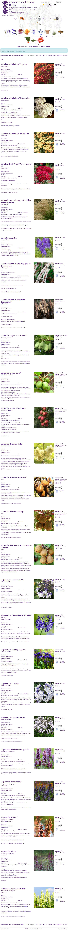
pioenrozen (40, 44)
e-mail (43, 46)
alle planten (16, 18)
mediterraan (34, 36)
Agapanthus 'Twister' (10, 683)
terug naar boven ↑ (5, 928)
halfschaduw (49, 5)
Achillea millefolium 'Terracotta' (15, 133)
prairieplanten (41, 36)
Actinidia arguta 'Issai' (11, 373)
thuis (18, 46)
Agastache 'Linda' (9, 851)
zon (43, 5)
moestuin (27, 44)
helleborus (20, 36)
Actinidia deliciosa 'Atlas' (12, 444)
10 (46, 55)
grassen (53, 36)
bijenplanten (60, 36)
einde (54, 55)
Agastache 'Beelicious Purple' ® (15, 749)
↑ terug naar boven (63, 928)
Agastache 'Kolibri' (9, 817)
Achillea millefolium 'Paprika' (14, 64)
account (48, 46)
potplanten (47, 36)
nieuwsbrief (36, 46)
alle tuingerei (33, 18)
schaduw (55, 5)
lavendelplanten (7, 36)
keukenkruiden (34, 44)
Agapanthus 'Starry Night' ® (13, 650)
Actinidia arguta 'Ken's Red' (13, 408)
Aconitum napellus (9, 238)
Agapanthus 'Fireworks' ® (12, 580)
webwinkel (24, 46)
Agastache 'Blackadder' (11, 782)
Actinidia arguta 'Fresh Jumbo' (14, 336)
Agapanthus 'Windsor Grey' (13, 717)
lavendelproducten (48, 18)
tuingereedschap (32, 23)
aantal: (56, 72)
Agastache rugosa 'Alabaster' (13, 888)
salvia (14, 36)
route (30, 46)
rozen (27, 36)
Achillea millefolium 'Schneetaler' (15, 98)
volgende (50, 55)
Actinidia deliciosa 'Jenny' (12, 511)
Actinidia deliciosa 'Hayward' (14, 478)
